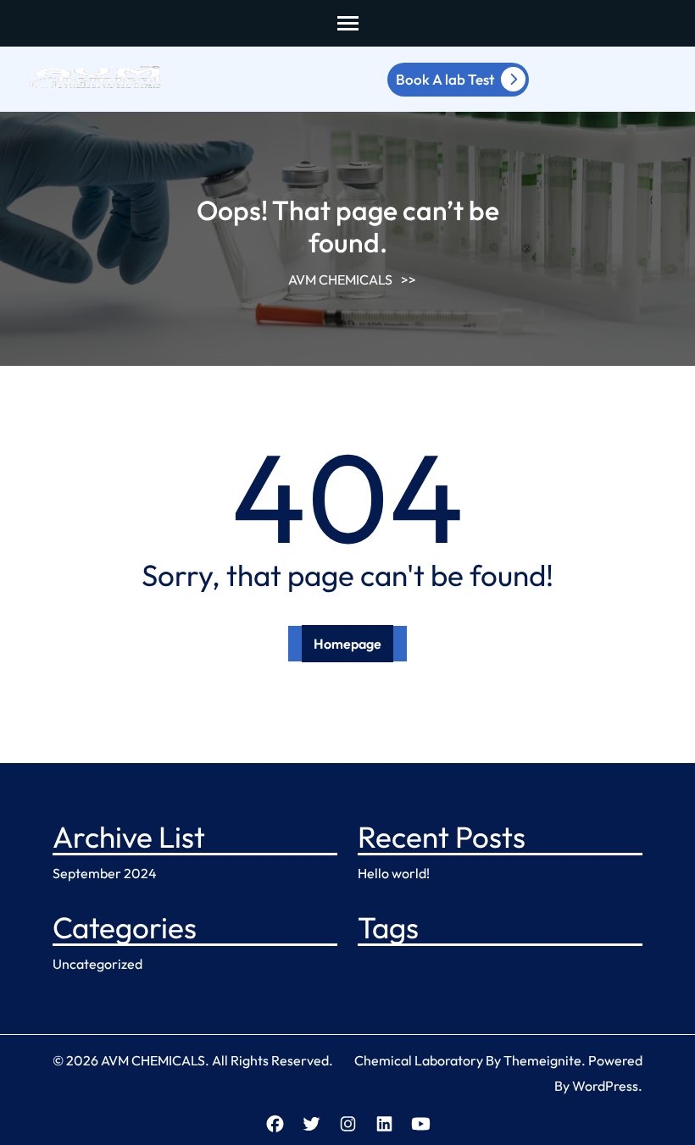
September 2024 (105, 873)
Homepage (347, 643)
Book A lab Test (445, 79)
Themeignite (542, 1060)
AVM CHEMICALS (340, 279)
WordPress (605, 1085)
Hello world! (394, 873)
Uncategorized (97, 963)
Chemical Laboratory (418, 1060)
